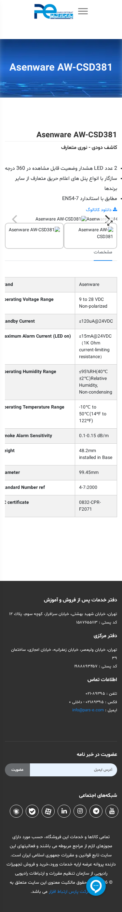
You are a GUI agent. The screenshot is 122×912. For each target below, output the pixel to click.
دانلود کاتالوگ (99, 210)
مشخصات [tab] (103, 252)
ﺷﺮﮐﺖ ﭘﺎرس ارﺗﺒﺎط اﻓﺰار (69, 892)
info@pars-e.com (88, 710)
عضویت (17, 769)
